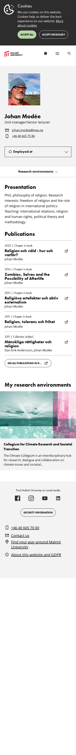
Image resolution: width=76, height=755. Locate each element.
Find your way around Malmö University (36, 544)
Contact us (20, 535)
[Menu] (57, 53)
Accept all (26, 34)
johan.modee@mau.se (27, 130)
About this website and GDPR (36, 554)
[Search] (69, 53)
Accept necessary (53, 34)
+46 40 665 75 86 (23, 136)
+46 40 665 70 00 (25, 527)
